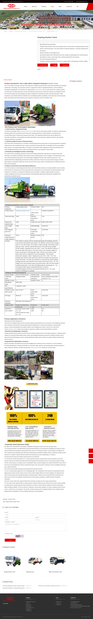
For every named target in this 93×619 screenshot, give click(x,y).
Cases (52, 6)
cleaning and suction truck (26, 131)
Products (11, 31)
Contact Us (69, 6)
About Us (34, 6)
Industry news (58, 603)
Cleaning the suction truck (21, 31)
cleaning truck (38, 89)
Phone (36, 517)
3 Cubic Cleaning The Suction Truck (36, 31)
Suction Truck (53, 83)
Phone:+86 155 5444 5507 (68, 1)
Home (25, 6)
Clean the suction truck (22, 211)
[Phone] (91, 451)
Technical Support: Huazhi (85, 616)
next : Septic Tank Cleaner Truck (11, 501)
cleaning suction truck (35, 347)
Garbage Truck (28, 609)
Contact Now (43, 65)
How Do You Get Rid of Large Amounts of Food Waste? (50, 585)
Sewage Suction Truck (9, 571)
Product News (58, 604)
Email (6, 517)
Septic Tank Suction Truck (55, 571)
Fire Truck (28, 603)
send (10, 540)
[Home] (11, 6)
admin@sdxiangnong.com (77, 604)
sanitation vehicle (12, 329)
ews (56, 597)
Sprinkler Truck (28, 610)
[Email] (91, 456)
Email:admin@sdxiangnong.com (81, 1)
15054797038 (74, 603)
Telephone (65, 65)
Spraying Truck (30, 571)
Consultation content (9, 521)
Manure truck (28, 604)
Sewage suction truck (30, 607)
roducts (27, 597)
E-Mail (54, 65)
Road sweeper (28, 606)
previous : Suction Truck (9, 499)
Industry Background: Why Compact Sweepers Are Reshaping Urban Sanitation (15, 585)
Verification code (8, 533)
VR (77, 6)
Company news (59, 601)
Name (6, 512)
